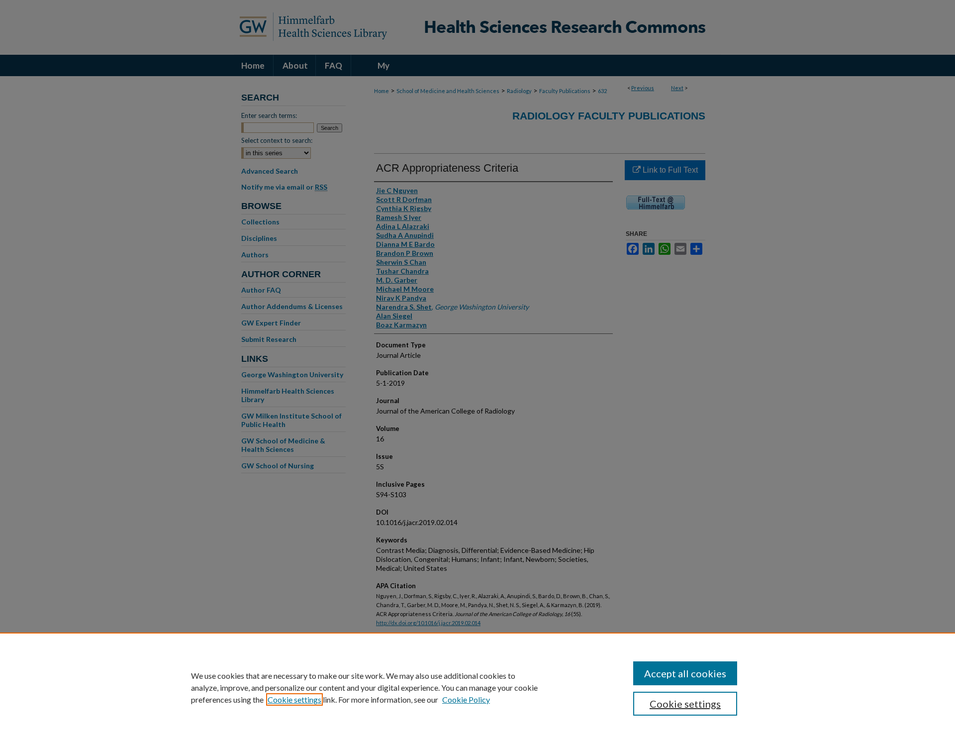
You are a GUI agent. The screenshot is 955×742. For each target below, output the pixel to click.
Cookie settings (294, 699)
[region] (477, 687)
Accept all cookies (685, 673)
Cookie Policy (466, 699)
